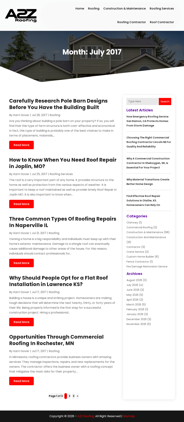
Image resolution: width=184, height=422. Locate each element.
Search (165, 101)
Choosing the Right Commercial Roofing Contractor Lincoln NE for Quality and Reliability (148, 142)
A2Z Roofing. (86, 416)
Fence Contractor (137, 261)
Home (79, 8)
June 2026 (132, 290)
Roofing (93, 8)
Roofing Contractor (131, 22)
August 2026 (134, 280)
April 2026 (132, 299)
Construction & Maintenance (124, 8)
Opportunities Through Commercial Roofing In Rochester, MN (56, 340)
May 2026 (132, 295)
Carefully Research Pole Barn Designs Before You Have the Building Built (58, 104)
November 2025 (136, 324)
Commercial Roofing (139, 227)
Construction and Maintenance (146, 237)
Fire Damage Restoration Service (146, 266)
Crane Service (135, 252)
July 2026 (132, 285)
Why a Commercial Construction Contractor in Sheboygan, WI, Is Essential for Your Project (148, 163)
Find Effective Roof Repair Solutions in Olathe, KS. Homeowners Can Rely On (143, 200)
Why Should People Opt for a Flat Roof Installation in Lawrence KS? (58, 281)
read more (21, 145)
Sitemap (129, 416)
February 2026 (135, 309)
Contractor (133, 247)
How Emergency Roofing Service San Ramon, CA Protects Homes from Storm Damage (147, 121)
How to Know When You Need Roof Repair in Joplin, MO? (62, 163)
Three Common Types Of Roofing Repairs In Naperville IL (62, 222)
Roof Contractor (162, 22)
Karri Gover (21, 115)
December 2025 (136, 319)
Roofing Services (162, 8)
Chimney (132, 222)
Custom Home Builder (140, 256)
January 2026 (134, 314)
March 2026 (133, 304)
